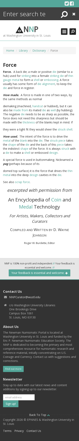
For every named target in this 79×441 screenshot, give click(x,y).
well (53, 110)
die (54, 72)
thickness (29, 122)
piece (62, 140)
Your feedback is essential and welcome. (38, 273)
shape (12, 144)
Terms (7, 431)
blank (23, 140)
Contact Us (34, 431)
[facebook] (72, 3)
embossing (51, 80)
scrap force (22, 182)
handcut (37, 106)
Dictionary (39, 50)
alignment (48, 84)
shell (37, 80)
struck (62, 129)
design (53, 153)
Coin (56, 199)
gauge (7, 80)
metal (15, 80)
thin (70, 76)
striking (26, 76)
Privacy (19, 431)
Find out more (13, 369)
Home (10, 50)
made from (20, 110)
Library (23, 50)
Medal (26, 206)
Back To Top (38, 415)
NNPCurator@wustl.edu (24, 297)
